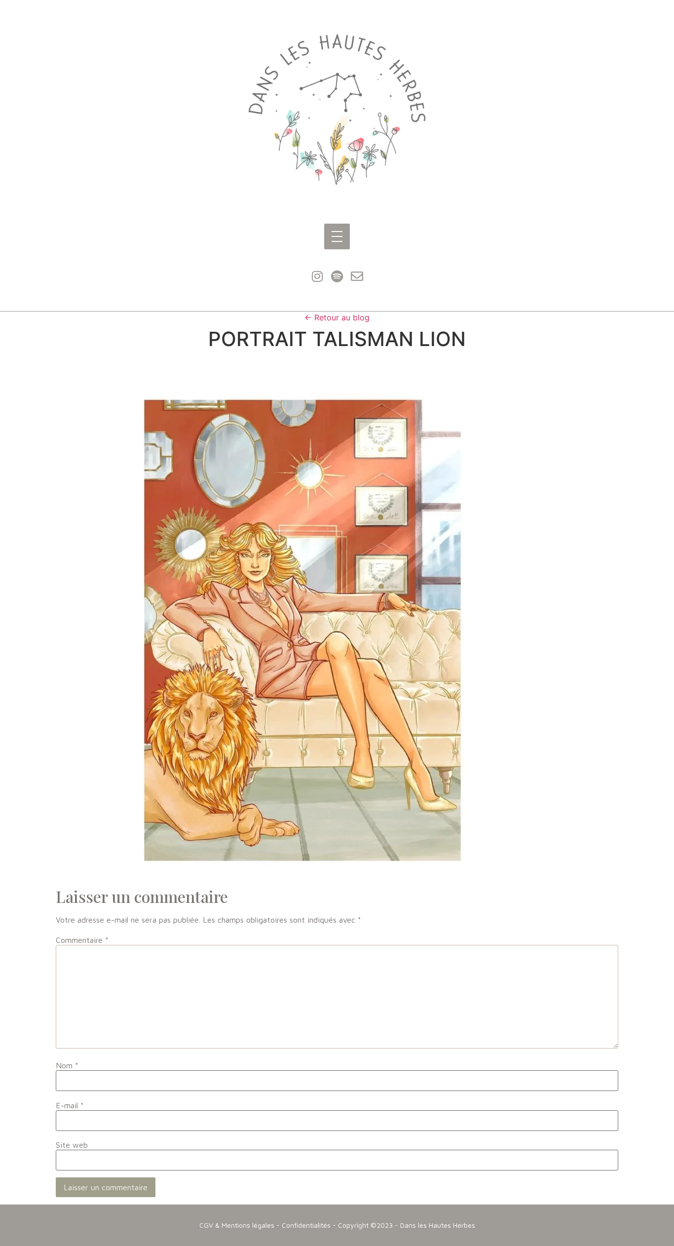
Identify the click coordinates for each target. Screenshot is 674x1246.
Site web (72, 1145)
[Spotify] (337, 276)
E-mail (70, 1105)
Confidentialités (306, 1225)
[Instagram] (317, 276)
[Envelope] (357, 276)
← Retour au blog (337, 317)
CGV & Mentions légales (236, 1225)
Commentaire (82, 940)
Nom (67, 1065)
